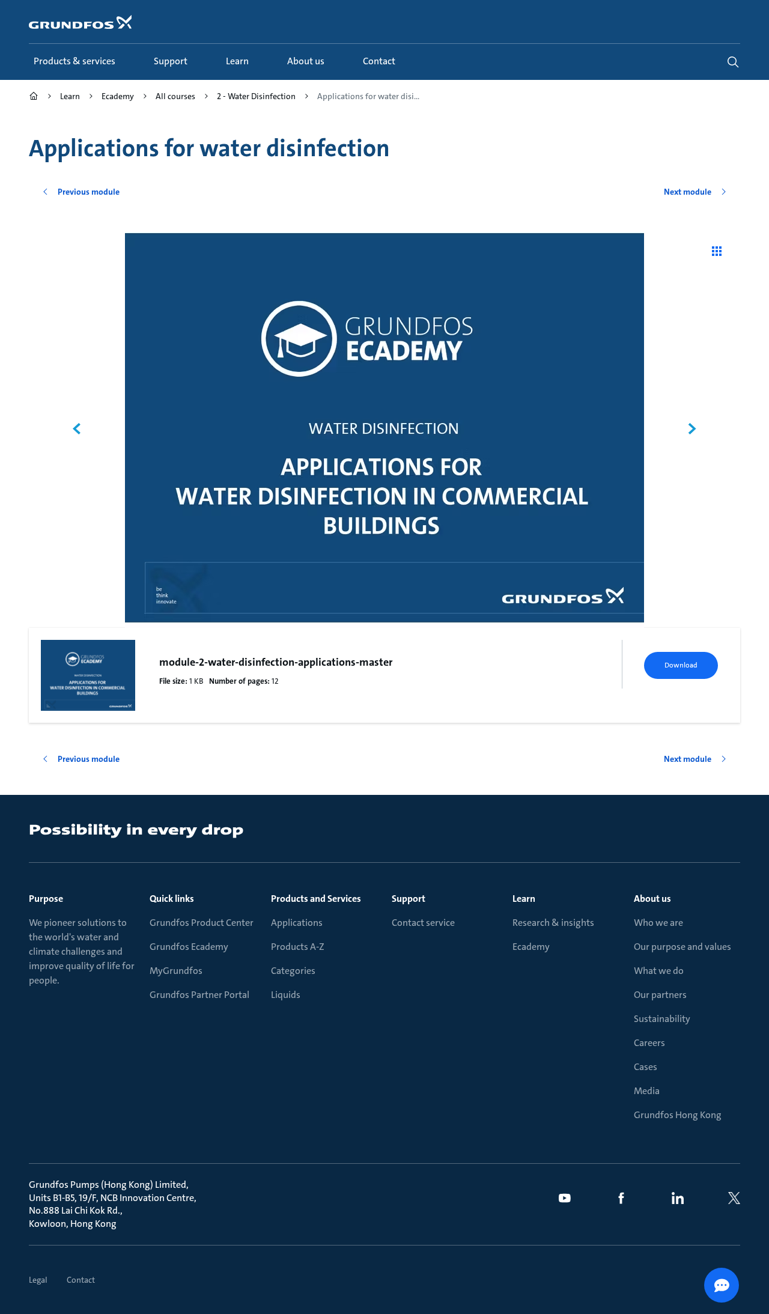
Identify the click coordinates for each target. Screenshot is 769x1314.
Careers (649, 1042)
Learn (523, 898)
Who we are (658, 922)
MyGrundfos (176, 970)
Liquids (285, 994)
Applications (297, 922)
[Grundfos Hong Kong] (33, 97)
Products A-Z (297, 946)
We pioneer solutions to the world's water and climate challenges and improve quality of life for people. (82, 951)
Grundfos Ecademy (189, 946)
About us (652, 898)
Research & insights (553, 922)
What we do (659, 970)
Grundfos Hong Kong (678, 1115)
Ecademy (531, 946)
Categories (293, 970)
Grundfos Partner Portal (199, 994)
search (733, 62)
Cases (645, 1066)
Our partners (660, 994)
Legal (38, 1279)
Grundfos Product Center (202, 922)
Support (408, 898)
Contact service (423, 922)
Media (647, 1090)
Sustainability (662, 1018)
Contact (81, 1279)
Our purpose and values (682, 946)
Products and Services (316, 898)
